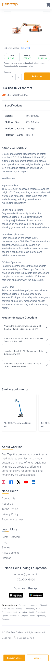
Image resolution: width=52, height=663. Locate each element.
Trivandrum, (15, 616)
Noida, (33, 616)
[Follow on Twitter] (18, 482)
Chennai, (43, 605)
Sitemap (6, 557)
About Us (7, 503)
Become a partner (12, 519)
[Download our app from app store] (16, 595)
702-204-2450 (26, 579)
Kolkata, (11, 609)
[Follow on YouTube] (26, 482)
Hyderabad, (34, 605)
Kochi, (32, 612)
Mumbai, (19, 609)
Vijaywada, (41, 616)
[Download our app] (36, 595)
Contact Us (8, 498)
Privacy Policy (10, 514)
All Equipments (10, 552)
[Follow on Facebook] (11, 482)
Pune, (4, 609)
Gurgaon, (25, 616)
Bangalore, (23, 605)
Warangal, (6, 619)
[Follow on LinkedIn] (33, 482)
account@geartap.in (26, 574)
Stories (6, 547)
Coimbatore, (7, 612)
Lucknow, (17, 612)
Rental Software (11, 536)
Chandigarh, (41, 612)
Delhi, (38, 609)
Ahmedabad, (30, 609)
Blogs (5, 542)
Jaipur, (25, 612)
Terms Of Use (10, 508)
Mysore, (5, 616)
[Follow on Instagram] (3, 482)
